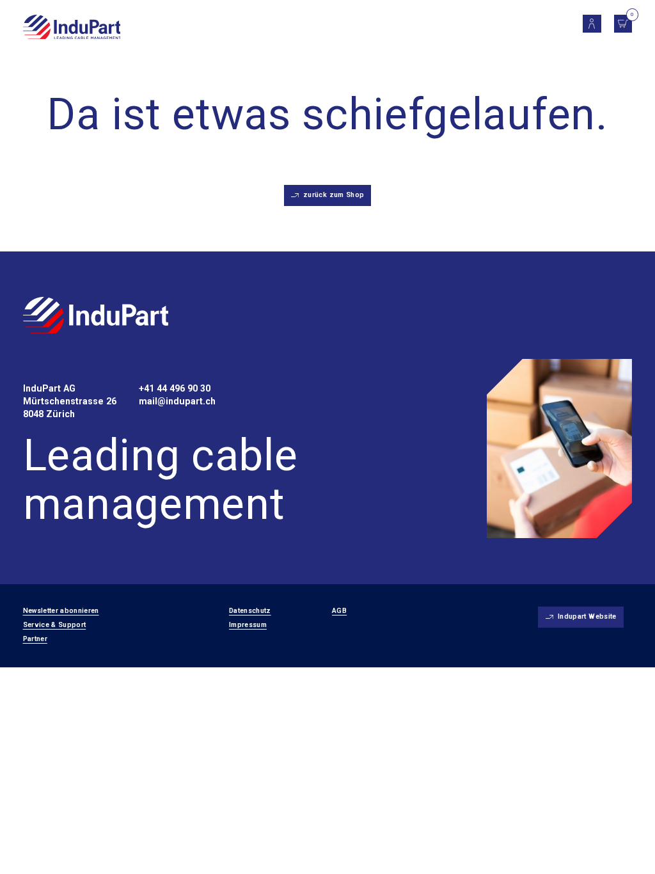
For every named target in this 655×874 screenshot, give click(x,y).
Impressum (248, 625)
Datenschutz (250, 611)
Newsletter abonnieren (61, 611)
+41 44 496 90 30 (174, 388)
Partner (35, 639)
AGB (339, 611)
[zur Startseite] (96, 317)
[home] (72, 28)
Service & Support (54, 625)
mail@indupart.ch (177, 401)
